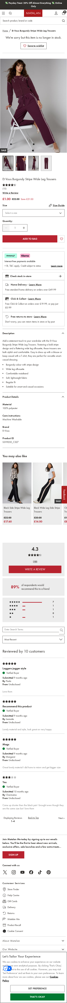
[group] (8, 520)
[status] (15, 228)
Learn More (35, 284)
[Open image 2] (20, 163)
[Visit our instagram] (13, 872)
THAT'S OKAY (37, 996)
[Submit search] (10, 13)
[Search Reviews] (62, 630)
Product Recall (14, 925)
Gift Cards (12, 901)
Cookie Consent (15, 931)
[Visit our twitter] (4, 872)
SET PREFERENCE (37, 988)
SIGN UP (13, 854)
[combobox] (33, 213)
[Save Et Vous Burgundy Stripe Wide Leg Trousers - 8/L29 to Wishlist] (24, 45)
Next (61, 818)
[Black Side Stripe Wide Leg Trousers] (16, 483)
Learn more (56, 266)
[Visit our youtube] (22, 872)
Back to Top (33, 817)
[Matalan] (33, 13)
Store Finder (13, 889)
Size (4, 205)
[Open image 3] (33, 163)
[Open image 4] (46, 163)
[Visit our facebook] (31, 872)
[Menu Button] (3, 13)
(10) (4, 188)
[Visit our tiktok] (39, 872)
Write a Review (10, 192)
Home (5, 30)
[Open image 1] (7, 163)
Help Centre (13, 895)
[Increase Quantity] (23, 227)
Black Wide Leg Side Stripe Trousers (47, 509)
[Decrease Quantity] (6, 227)
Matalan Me (13, 919)
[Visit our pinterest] (48, 872)
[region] (33, 977)
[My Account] (56, 13)
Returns (10, 913)
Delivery (11, 907)
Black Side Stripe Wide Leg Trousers (17, 509)
